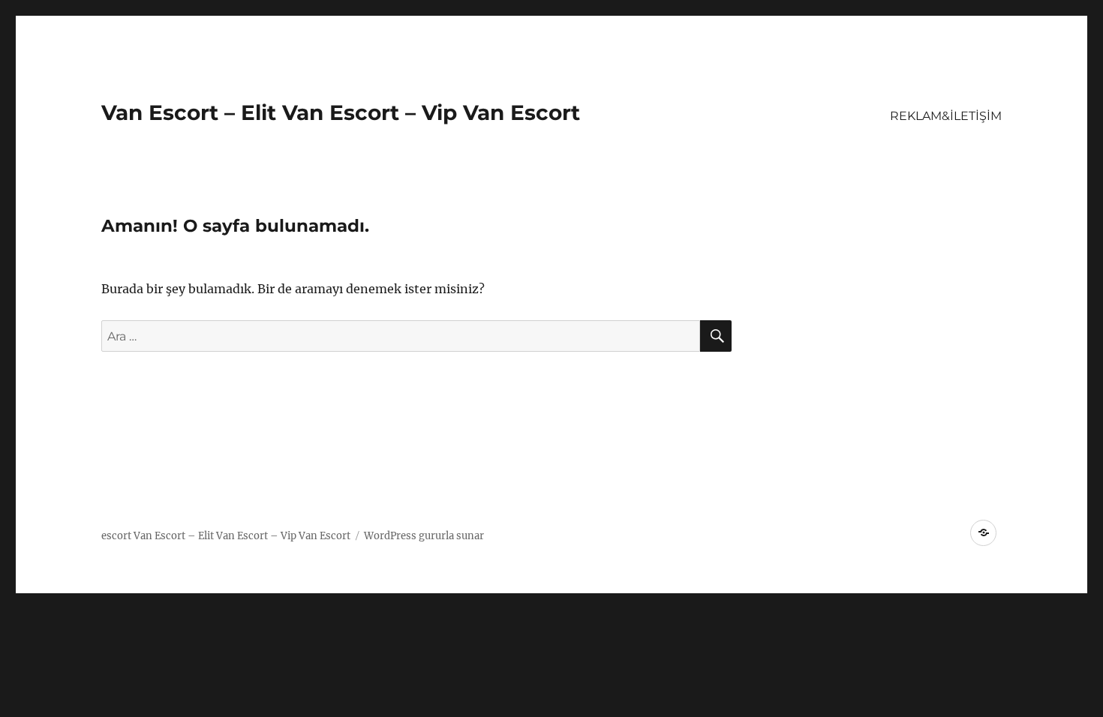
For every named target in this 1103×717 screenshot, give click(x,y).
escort (116, 536)
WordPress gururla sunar (424, 536)
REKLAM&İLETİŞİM (946, 116)
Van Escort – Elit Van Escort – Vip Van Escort (340, 112)
